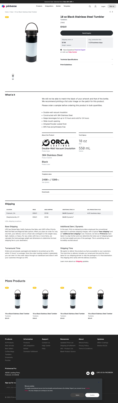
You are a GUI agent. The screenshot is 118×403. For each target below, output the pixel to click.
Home (7, 12)
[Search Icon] (90, 6)
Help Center (72, 52)
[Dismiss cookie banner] (98, 382)
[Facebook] (92, 373)
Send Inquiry (86, 33)
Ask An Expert (80, 50)
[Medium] (88, 373)
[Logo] (10, 6)
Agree (77, 395)
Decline (92, 395)
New (11, 12)
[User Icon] (95, 6)
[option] (31, 42)
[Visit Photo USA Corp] (55, 146)
